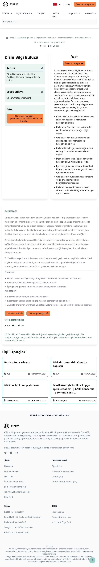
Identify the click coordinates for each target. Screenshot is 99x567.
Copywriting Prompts (45, 37)
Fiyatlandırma (23, 13)
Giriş (68, 4)
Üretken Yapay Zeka (13, 481)
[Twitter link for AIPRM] (5, 453)
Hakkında (89, 13)
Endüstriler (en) (11, 471)
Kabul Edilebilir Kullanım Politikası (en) (22, 517)
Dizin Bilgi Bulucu (83, 37)
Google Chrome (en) (61, 517)
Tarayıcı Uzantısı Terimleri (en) (18, 527)
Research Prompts (65, 37)
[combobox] (49, 21)
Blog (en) (8, 497)
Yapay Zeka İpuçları (25, 37)
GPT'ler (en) (56, 15)
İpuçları (41, 13)
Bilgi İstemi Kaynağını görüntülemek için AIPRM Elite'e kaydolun (24, 118)
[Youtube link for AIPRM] (11, 453)
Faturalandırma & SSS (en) (64, 481)
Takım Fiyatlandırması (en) (17, 491)
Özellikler (8, 476)
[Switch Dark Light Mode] (60, 4)
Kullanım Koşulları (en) (15, 522)
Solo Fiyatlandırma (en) (15, 486)
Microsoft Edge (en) (61, 522)
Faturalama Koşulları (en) (16, 532)
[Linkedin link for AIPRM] (17, 453)
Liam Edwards (43, 42)
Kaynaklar (73, 13)
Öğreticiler (57, 466)
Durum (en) (57, 476)
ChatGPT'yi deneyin (36, 313)
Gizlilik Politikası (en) (14, 511)
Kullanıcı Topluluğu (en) (63, 471)
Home (11, 37)
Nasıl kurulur (58, 511)
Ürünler (6, 13)
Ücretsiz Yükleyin (83, 4)
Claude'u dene (13, 313)
